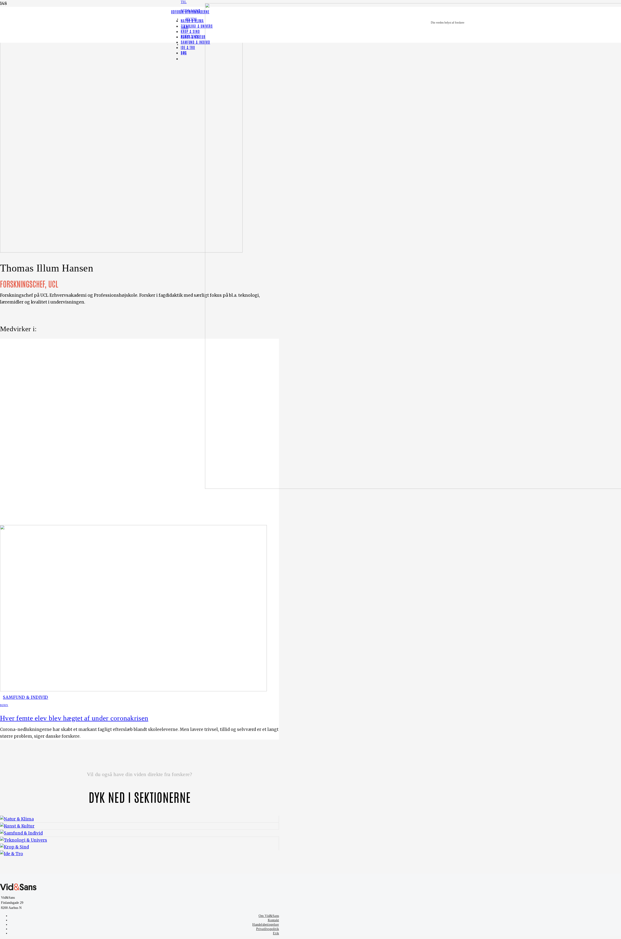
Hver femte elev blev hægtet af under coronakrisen (74, 718)
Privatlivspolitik (267, 929)
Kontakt (273, 920)
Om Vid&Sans (269, 916)
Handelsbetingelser (265, 924)
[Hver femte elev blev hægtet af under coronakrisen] (133, 690)
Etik (276, 933)
